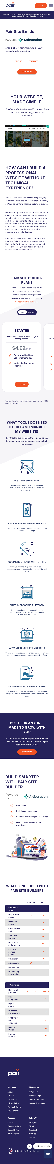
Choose (22, 384)
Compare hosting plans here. (27, 302)
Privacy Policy (13, 1103)
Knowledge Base (14, 1126)
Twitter (32, 1137)
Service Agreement (37, 1103)
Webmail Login (35, 1096)
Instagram (33, 1122)
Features (33, 61)
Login (40, 6)
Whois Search (13, 1134)
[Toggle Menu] (51, 6)
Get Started (27, 72)
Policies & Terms (14, 1107)
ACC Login (33, 1092)
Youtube (32, 1134)
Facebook (33, 1130)
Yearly (22, 312)
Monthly (31, 312)
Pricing (18, 61)
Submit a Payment (36, 1099)
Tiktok (31, 1126)
